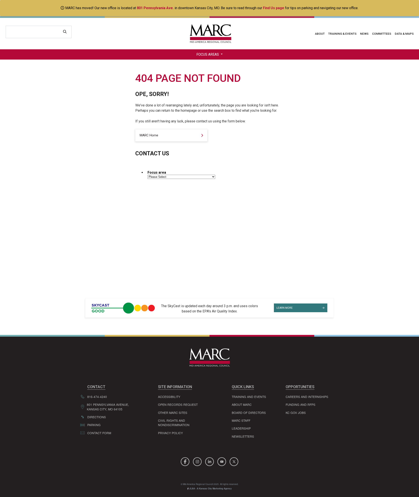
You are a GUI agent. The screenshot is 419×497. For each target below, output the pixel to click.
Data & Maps (404, 33)
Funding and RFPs (300, 404)
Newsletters (243, 436)
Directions (96, 417)
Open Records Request (178, 404)
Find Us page (273, 8)
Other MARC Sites (172, 412)
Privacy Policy (170, 433)
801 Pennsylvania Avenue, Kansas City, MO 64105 (108, 406)
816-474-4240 (97, 396)
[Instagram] (198, 461)
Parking (94, 425)
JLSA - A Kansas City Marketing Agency (210, 488)
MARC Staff (241, 420)
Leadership (241, 428)
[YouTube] (222, 461)
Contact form (99, 433)
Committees (381, 33)
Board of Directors (249, 412)
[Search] (64, 32)
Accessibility (169, 396)
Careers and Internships (307, 396)
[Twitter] (233, 461)
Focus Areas (208, 54)
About (320, 33)
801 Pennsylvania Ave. (155, 8)
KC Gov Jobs (296, 412)
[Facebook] (186, 461)
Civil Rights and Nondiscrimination (173, 422)
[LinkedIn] (210, 461)
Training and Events (249, 396)
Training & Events (342, 33)
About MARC (242, 404)
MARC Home (149, 135)
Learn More (284, 307)
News (364, 33)
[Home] (209, 33)
